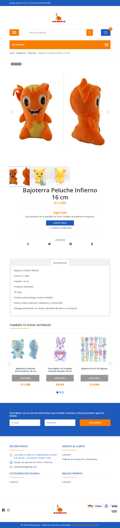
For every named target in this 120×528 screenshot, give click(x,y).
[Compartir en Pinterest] (70, 244)
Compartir (60, 240)
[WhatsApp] (8, 510)
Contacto (66, 454)
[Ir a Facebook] (3, 510)
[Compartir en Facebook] (28, 244)
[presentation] (12, 111)
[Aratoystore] (58, 18)
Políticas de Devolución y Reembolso (79, 459)
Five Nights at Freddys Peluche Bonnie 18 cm (60, 370)
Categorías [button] (18, 44)
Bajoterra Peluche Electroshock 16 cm (25, 370)
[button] (57, 392)
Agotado (25, 378)
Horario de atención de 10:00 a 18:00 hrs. (33, 462)
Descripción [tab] (60, 263)
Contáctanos (60, 223)
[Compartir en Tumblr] (92, 244)
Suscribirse (95, 422)
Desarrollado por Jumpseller (85, 525)
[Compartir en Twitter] (49, 244)
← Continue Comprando (60, 227)
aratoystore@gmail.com (25, 466)
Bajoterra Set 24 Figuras (94, 368)
